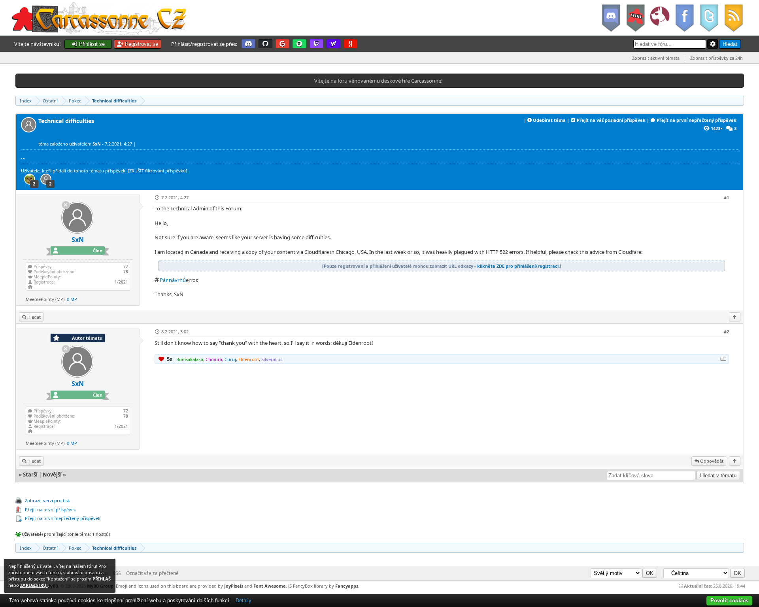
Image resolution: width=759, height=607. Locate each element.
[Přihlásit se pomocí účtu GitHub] (265, 43)
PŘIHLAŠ (102, 579)
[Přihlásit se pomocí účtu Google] (282, 43)
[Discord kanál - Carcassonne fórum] (611, 18)
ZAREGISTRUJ (34, 585)
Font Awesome (269, 586)
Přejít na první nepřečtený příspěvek (696, 120)
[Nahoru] (734, 316)
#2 (726, 332)
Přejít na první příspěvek (50, 509)
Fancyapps (346, 586)
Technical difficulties (114, 101)
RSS (117, 573)
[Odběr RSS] (734, 18)
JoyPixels (233, 586)
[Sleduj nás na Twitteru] (709, 18)
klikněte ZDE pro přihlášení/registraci (518, 266)
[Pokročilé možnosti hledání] (712, 44)
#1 (726, 197)
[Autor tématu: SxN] (29, 130)
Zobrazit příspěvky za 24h (716, 58)
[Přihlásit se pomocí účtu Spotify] (299, 43)
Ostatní (50, 101)
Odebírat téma (549, 120)
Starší (30, 474)
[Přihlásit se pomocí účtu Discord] (248, 43)
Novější (52, 474)
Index (26, 101)
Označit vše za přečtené (152, 573)
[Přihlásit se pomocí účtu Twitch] (316, 43)
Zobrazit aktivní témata (656, 58)
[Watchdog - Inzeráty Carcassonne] (660, 18)
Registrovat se (140, 44)
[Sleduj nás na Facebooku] (684, 18)
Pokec (75, 101)
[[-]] (723, 359)
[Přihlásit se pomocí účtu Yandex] (350, 43)
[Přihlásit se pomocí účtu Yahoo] (333, 43)
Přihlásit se (91, 44)
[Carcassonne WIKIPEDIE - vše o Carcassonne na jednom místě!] (635, 18)
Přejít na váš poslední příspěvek (611, 120)
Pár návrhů (173, 280)
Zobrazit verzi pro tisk (47, 500)
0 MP (72, 299)
